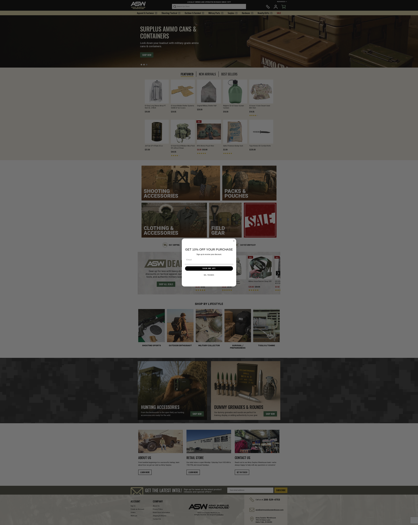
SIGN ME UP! (209, 268)
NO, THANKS (209, 275)
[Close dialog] (234, 241)
